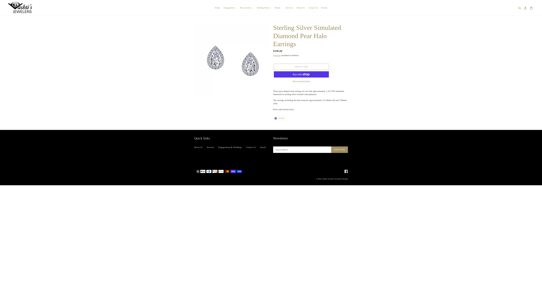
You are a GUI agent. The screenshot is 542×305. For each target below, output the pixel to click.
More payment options (301, 81)
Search (263, 147)
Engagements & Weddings (230, 147)
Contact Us (251, 147)
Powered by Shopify (341, 179)
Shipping (276, 55)
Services (210, 147)
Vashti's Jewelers (328, 179)
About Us (198, 147)
